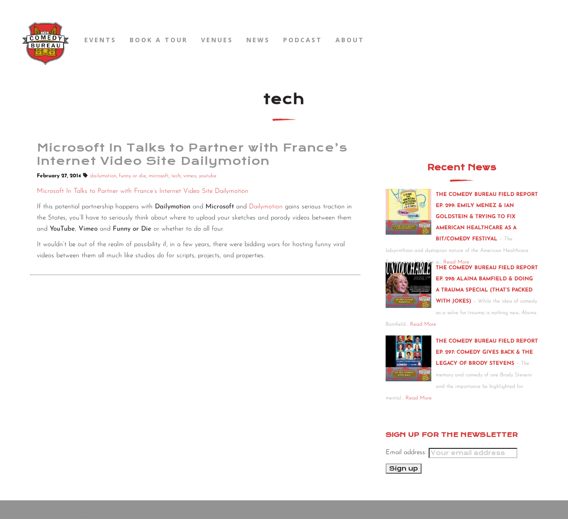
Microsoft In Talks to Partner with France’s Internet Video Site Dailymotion (142, 191)
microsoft (159, 176)
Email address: (407, 452)
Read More (423, 324)
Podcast (302, 40)
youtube (208, 176)
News (258, 40)
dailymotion (103, 176)
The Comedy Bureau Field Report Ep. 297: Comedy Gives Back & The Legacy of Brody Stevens (487, 352)
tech (176, 176)
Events (100, 40)
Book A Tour (159, 40)
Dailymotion (266, 207)
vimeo (189, 176)
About (349, 40)
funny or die (132, 176)
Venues (217, 40)
